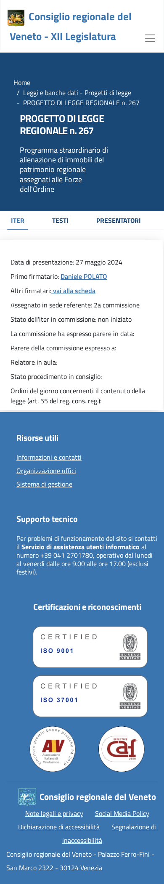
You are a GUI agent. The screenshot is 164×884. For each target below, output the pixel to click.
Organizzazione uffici (46, 471)
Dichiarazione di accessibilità (59, 827)
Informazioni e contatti (49, 457)
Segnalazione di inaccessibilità (109, 833)
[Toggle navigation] (150, 37)
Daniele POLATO (84, 276)
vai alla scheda (73, 291)
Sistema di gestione (44, 484)
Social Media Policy (122, 813)
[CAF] (121, 749)
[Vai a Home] (16, 18)
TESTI (60, 220)
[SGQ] (87, 645)
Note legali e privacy (54, 813)
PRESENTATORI (118, 220)
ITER (17, 220)
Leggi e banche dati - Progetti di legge (77, 92)
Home (21, 82)
